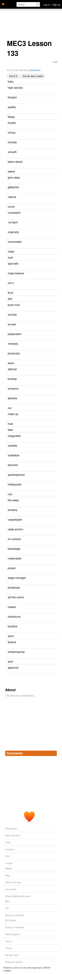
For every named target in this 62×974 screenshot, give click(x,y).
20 (56, 667)
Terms (8, 941)
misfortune (14, 616)
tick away (13, 500)
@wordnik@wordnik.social (18, 896)
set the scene (16, 597)
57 (51, 423)
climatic (12, 142)
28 (55, 510)
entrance (13, 388)
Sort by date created (33, 76)
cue (10, 494)
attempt (12, 369)
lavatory (12, 510)
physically (14, 353)
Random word (12, 955)
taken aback (15, 161)
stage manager (17, 578)
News (8, 868)
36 (52, 363)
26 (55, 626)
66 (53, 132)
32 (54, 369)
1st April (13, 222)
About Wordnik (12, 835)
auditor (12, 107)
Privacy (8, 948)
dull (10, 299)
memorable (15, 242)
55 (54, 314)
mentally (13, 343)
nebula (12, 197)
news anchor (15, 529)
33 (56, 388)
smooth (12, 152)
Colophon (9, 849)
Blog (7, 875)
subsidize (13, 455)
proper (12, 568)
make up (13, 414)
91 (8, 524)
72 (57, 187)
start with (13, 263)
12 (8, 440)
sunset (12, 324)
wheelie (12, 398)
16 (8, 553)
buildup (12, 379)
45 (51, 257)
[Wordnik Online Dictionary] (3, 4)
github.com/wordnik (14, 915)
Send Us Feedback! (14, 927)
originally (13, 232)
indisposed (14, 484)
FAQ (7, 856)
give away (14, 177)
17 (8, 246)
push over (14, 305)
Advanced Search (13, 962)
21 (52, 117)
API (7, 908)
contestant (14, 212)
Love (55, 61)
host (10, 423)
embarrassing (16, 652)
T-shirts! (9, 863)
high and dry (15, 87)
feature (12, 642)
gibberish (13, 187)
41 (55, 465)
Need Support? (12, 934)
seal (10, 661)
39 (51, 292)
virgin (11, 251)
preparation (15, 334)
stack (11, 363)
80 (54, 152)
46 (52, 171)
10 (53, 123)
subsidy (12, 445)
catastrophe (15, 519)
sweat (11, 171)
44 (51, 430)
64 (50, 299)
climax (12, 132)
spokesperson (16, 474)
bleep (11, 117)
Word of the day (13, 882)
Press (8, 842)
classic (12, 607)
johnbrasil (35, 70)
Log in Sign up (51, 4)
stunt (11, 636)
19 (51, 81)
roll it (11, 283)
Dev (7, 901)
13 (54, 107)
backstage (14, 548)
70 (54, 197)
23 (8, 338)
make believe (16, 273)
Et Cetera (10, 920)
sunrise (12, 314)
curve (11, 206)
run (10, 408)
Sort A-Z (13, 76)
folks (10, 81)
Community (10, 889)
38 (54, 642)
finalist (12, 123)
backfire (12, 626)
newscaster (15, 558)
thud (10, 292)
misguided (14, 436)
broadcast (14, 587)
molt (10, 257)
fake (10, 430)
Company (11, 828)
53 (52, 251)
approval (13, 667)
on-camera (14, 539)
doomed (13, 465)
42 (52, 206)
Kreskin (12, 97)
